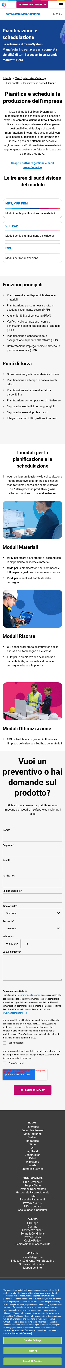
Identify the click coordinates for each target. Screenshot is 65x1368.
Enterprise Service (32, 1169)
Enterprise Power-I (33, 1130)
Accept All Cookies (32, 1361)
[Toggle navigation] (61, 4)
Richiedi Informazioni (32, 4)
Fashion (32, 1137)
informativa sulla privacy (28, 995)
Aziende (7, 78)
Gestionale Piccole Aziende (32, 1192)
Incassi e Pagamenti (32, 1199)
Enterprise (33, 1127)
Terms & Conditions (33, 1233)
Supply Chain (32, 1185)
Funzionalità (12, 83)
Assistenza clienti (32, 1230)
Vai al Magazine (32, 1257)
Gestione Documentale (32, 1189)
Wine (32, 1144)
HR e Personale (32, 1182)
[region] (32, 1324)
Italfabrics (32, 1141)
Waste (32, 1165)
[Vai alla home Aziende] (4, 4)
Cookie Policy (32, 1240)
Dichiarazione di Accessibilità (32, 1244)
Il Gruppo (32, 1223)
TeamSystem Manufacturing (30, 78)
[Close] (61, 1285)
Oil (32, 1148)
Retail (32, 1158)
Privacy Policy (32, 1237)
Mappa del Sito (32, 1267)
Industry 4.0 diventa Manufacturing (32, 1260)
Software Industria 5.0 (32, 1264)
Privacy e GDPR (32, 1203)
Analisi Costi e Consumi (32, 1210)
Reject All (32, 1350)
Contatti (32, 1226)
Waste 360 (32, 1162)
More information (23, 1333)
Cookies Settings (32, 1340)
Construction (32, 1155)
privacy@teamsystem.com (15, 1013)
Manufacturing (32, 1134)
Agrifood (32, 1151)
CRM (33, 1196)
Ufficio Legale (32, 1206)
